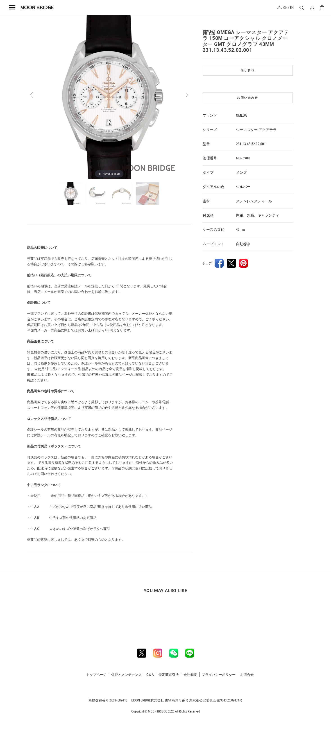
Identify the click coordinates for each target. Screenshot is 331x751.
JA (279, 8)
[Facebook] (219, 263)
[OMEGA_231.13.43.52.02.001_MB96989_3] (122, 193)
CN (285, 8)
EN (292, 8)
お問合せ (247, 675)
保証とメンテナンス (126, 675)
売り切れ (248, 70)
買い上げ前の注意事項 (44, 234)
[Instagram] (157, 653)
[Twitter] (231, 263)
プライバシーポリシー (219, 675)
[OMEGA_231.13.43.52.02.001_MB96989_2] (96, 193)
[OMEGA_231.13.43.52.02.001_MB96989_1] (70, 193)
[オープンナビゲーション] (12, 7)
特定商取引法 (169, 675)
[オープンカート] (322, 7)
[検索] (301, 7)
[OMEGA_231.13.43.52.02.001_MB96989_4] (147, 193)
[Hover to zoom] (109, 97)
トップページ (96, 675)
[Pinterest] (243, 263)
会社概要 (190, 675)
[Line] (189, 653)
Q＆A (150, 675)
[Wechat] (173, 653)
